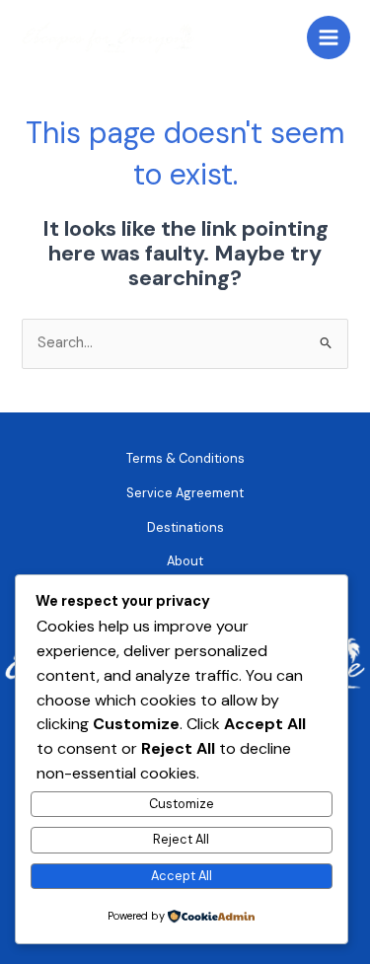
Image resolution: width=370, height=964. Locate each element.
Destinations (185, 527)
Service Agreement (185, 492)
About (185, 561)
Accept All (181, 875)
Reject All (181, 839)
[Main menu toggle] (328, 37)
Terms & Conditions (185, 458)
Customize (181, 803)
